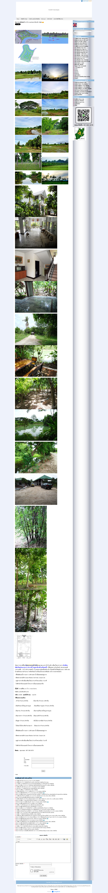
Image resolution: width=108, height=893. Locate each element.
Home (18, 18)
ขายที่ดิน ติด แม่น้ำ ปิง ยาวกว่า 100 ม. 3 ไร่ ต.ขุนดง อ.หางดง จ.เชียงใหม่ (30, 786)
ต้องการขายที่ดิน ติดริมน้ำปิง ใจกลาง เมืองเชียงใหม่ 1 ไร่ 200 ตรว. (29, 806)
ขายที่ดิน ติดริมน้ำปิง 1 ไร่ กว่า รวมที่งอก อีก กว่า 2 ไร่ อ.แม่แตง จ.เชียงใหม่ (31, 791)
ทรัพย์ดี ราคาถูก (24, 18)
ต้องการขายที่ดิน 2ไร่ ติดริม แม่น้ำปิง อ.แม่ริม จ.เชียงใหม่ (27, 829)
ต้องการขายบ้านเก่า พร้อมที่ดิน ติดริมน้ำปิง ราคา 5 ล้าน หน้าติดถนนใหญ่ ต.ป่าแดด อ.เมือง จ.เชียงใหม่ (36, 830)
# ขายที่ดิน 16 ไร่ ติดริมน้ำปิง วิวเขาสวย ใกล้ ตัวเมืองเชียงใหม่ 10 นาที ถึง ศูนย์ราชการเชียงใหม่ (35, 783)
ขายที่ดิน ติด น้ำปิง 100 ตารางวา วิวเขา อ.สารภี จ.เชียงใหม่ (28, 780)
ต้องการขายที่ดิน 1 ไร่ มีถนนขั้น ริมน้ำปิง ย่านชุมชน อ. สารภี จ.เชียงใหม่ (30, 800)
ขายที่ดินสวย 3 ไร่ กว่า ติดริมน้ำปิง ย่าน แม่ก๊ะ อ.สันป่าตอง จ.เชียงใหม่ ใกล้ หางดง (32, 782)
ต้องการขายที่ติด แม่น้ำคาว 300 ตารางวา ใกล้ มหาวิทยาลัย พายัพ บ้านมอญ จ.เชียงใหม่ (33, 827)
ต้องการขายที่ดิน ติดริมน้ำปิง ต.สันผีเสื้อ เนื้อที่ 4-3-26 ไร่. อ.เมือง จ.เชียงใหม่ (31, 823)
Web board (43, 18)
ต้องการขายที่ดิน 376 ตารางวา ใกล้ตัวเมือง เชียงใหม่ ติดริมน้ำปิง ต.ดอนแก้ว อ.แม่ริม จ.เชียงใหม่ (35, 785)
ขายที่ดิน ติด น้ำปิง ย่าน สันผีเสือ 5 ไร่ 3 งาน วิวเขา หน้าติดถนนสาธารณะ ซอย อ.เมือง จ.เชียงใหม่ (35, 795)
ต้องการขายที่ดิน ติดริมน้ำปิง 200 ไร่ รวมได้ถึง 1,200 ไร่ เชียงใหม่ (29, 803)
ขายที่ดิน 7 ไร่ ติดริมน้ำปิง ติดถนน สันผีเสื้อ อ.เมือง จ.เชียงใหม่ (28, 814)
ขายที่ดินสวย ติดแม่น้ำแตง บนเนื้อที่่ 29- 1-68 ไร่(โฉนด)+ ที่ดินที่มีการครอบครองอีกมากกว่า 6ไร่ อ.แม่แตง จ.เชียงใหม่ (39, 811)
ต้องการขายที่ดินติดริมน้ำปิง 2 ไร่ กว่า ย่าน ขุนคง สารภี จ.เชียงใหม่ (29, 792)
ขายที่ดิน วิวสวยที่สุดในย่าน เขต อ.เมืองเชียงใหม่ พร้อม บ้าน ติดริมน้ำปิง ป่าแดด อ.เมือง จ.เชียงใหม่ (35, 821)
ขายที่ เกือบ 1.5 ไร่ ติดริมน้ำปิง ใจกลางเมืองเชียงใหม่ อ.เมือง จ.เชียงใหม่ (30, 788)
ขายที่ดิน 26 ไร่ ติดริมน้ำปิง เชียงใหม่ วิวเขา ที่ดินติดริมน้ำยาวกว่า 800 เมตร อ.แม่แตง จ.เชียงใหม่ (35, 809)
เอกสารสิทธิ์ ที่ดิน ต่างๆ (58, 18)
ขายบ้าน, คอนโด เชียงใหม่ (34, 18)
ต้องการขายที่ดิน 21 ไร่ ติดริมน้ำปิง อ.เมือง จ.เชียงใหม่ (27, 789)
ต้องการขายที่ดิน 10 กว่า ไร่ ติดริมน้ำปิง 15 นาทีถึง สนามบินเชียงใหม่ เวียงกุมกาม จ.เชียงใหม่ (34, 807)
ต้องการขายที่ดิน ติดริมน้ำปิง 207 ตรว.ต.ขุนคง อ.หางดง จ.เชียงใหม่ (29, 820)
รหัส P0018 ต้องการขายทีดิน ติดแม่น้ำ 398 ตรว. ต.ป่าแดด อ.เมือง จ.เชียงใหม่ (31, 801)
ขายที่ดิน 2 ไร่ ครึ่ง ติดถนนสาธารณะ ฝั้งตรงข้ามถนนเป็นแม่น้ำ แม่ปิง (30, 804)
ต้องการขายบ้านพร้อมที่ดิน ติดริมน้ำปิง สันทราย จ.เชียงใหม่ (28, 797)
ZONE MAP (49, 18)
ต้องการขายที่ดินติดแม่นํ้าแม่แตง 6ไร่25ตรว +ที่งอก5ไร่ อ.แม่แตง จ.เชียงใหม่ (31, 818)
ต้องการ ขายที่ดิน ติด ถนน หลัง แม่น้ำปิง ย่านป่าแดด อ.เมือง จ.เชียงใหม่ (30, 824)
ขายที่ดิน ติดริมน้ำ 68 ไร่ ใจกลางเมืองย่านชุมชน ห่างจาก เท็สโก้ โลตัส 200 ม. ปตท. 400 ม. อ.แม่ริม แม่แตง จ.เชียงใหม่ (39, 798)
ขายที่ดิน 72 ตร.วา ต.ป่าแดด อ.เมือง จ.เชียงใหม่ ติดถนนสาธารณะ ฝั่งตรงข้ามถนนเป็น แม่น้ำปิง (35, 812)
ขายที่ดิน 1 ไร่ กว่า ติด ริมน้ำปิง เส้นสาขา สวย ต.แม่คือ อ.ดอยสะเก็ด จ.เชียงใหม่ (32, 826)
